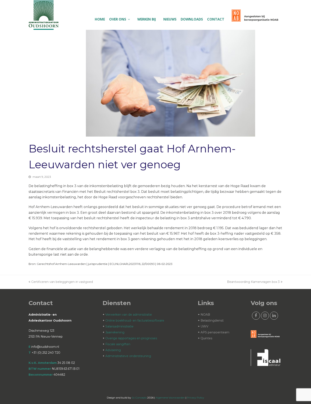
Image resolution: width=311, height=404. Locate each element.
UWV (204, 326)
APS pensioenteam (215, 332)
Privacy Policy (195, 397)
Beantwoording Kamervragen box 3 (253, 282)
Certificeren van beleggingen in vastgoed (62, 282)
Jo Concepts (139, 397)
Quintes (206, 338)
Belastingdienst (212, 320)
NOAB (205, 314)
